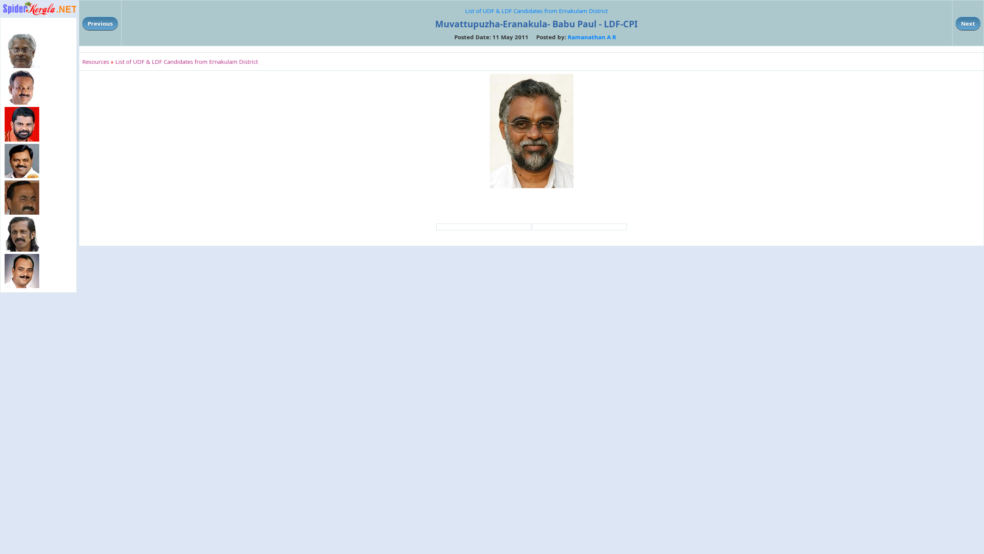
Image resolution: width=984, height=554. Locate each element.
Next (968, 23)
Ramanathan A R (592, 37)
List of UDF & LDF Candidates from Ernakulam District (536, 11)
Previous (100, 23)
